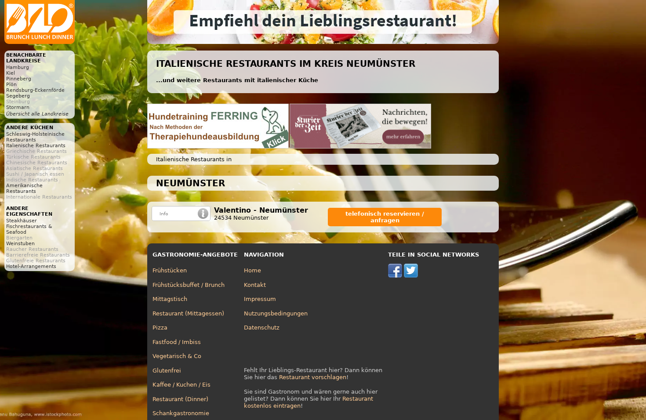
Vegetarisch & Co (176, 356)
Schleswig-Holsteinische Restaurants (35, 137)
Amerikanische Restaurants (24, 188)
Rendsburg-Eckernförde (35, 90)
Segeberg (18, 96)
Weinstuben (20, 243)
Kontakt (255, 285)
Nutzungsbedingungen (276, 313)
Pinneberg (18, 79)
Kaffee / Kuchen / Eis (181, 384)
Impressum (260, 299)
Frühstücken (169, 270)
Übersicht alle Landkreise (37, 114)
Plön (11, 84)
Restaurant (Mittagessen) (188, 313)
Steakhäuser (21, 221)
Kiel (10, 73)
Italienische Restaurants (35, 145)
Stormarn (17, 107)
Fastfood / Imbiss (176, 342)
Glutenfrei (166, 370)
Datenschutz (261, 327)
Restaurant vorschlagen (312, 377)
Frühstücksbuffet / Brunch (188, 285)
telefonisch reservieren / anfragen (384, 217)
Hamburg (17, 67)
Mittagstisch (169, 299)
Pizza (159, 327)
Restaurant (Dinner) (180, 399)
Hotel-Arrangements (31, 266)
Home (252, 270)
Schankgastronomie (180, 413)
